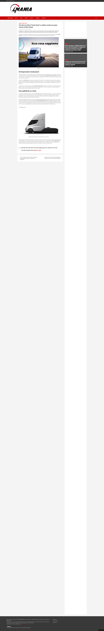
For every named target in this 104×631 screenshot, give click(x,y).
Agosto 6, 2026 (67, 51)
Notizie (43, 18)
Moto (26, 18)
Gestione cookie (101, 630)
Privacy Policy (55, 620)
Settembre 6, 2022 (22, 29)
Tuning (37, 18)
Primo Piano (10, 18)
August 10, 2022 (37, 150)
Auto (16, 18)
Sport (31, 18)
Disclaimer (55, 622)
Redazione (55, 619)
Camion (20, 23)
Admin (72, 51)
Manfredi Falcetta (28, 29)
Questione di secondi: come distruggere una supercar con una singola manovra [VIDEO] (52, 158)
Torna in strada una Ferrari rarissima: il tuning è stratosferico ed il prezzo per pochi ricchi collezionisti (28, 158)
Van (21, 18)
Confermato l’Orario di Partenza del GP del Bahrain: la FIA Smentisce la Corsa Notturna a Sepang (75, 63)
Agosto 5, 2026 (67, 65)
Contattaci (23, 624)
